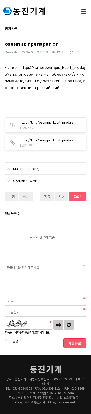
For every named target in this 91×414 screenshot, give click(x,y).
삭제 (26, 196)
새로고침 (69, 325)
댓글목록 (12, 213)
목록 (47, 196)
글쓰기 (78, 196)
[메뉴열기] (83, 11)
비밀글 (13, 341)
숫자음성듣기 (58, 325)
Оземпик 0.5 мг (25, 180)
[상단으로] (80, 403)
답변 (61, 196)
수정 (11, 196)
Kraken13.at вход (26, 168)
